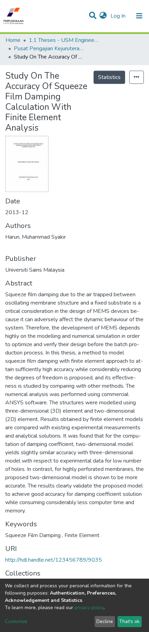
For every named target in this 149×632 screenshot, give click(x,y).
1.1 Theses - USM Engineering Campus (63, 40)
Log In (119, 16)
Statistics (109, 77)
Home (13, 40)
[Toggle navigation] (139, 16)
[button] (103, 16)
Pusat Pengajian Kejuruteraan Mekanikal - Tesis (48, 48)
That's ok (129, 621)
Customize (16, 621)
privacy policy (89, 607)
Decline (104, 621)
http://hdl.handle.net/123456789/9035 (53, 560)
